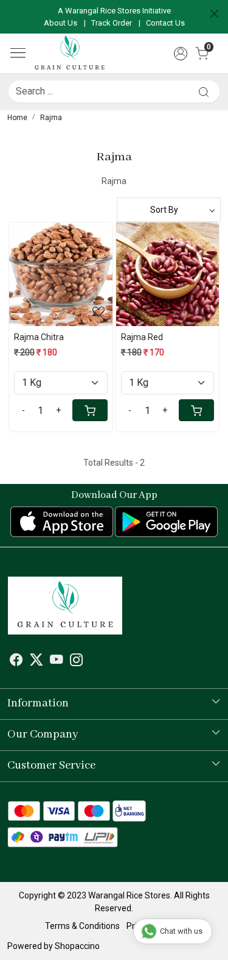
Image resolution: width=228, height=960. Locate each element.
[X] (36, 661)
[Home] (69, 53)
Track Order (111, 22)
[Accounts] (180, 53)
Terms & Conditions (82, 926)
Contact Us (165, 22)
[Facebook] (16, 661)
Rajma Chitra (39, 337)
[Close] (214, 13)
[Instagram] (76, 661)
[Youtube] (56, 661)
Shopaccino (77, 946)
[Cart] (90, 410)
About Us (60, 22)
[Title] (203, 92)
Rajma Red (142, 337)
